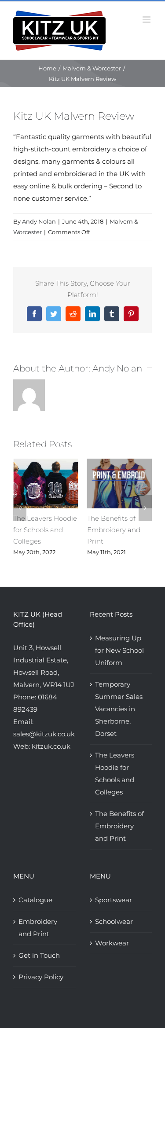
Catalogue (35, 900)
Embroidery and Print (37, 927)
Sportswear (113, 900)
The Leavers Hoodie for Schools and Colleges (45, 529)
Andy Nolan (39, 221)
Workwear (112, 943)
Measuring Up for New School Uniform (119, 650)
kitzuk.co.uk (51, 746)
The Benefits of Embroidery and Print (113, 529)
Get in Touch (39, 955)
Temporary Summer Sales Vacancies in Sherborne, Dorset (119, 709)
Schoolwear (114, 921)
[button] (19, 508)
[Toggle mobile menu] (147, 19)
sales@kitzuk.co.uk (44, 734)
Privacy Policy (40, 977)
